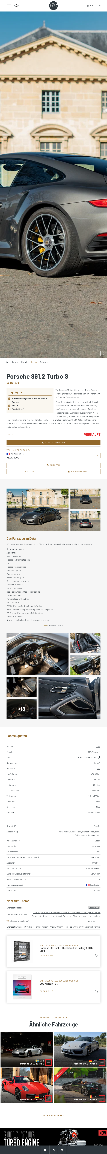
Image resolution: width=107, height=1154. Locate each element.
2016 (98, 746)
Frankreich (95, 885)
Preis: (10, 434)
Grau (98, 851)
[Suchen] (16, 5)
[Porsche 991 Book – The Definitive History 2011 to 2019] (53, 951)
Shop (98, 5)
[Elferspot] (53, 5)
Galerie (14, 362)
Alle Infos (92, 921)
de (90, 6)
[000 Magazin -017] (53, 987)
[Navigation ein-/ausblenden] (9, 5)
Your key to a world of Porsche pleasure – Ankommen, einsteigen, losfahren (66, 912)
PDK (98, 807)
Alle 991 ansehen (53, 1115)
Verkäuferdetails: (18, 450)
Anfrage (43, 362)
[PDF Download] (62, 1150)
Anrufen (54, 465)
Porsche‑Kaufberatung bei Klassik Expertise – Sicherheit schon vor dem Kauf (66, 916)
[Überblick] (7, 362)
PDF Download (78, 471)
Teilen (31, 471)
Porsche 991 (94, 908)
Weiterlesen (56, 625)
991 (98, 768)
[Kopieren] (99, 757)
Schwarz (96, 846)
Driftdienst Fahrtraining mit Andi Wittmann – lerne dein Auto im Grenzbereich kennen (62, 926)
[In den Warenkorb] (96, 955)
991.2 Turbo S (94, 752)
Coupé (97, 763)
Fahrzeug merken (54, 442)
